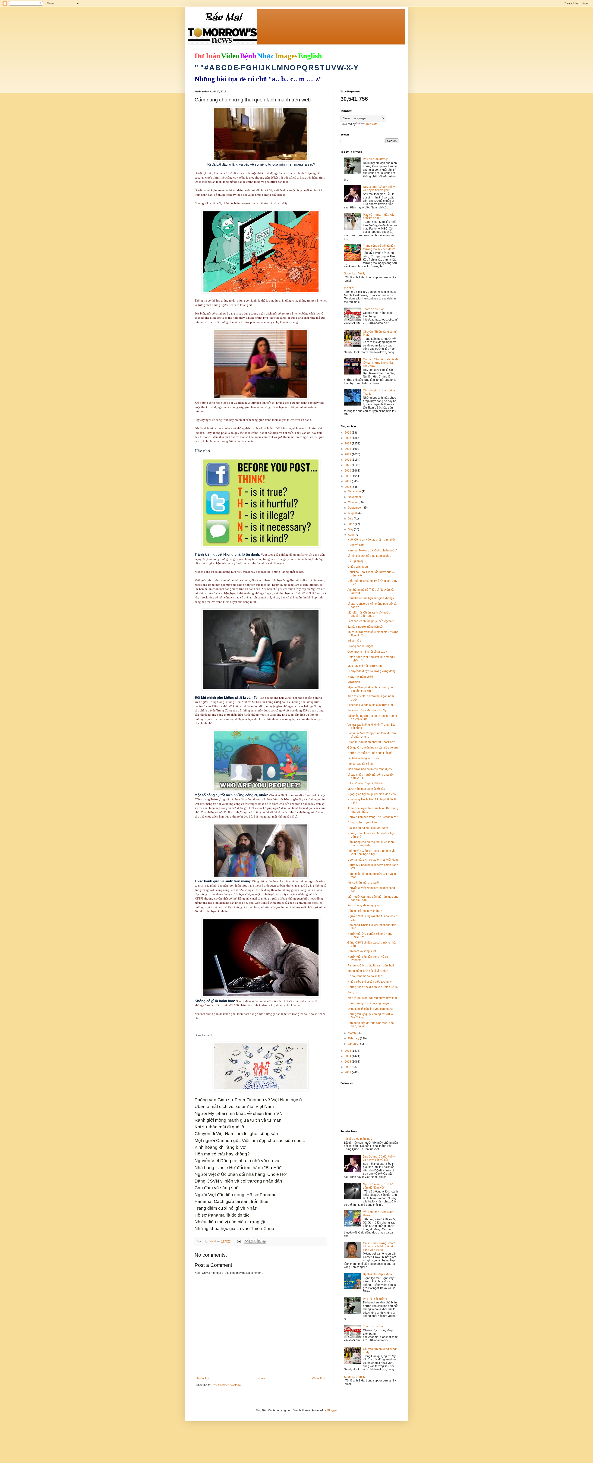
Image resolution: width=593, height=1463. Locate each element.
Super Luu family (354, 273)
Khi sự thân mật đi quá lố (363, 882)
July (351, 518)
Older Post (318, 1378)
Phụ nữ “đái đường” (375, 159)
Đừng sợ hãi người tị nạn (363, 822)
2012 (348, 1067)
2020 (348, 465)
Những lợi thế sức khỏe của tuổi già (369, 753)
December (355, 491)
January (353, 1043)
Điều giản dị (355, 561)
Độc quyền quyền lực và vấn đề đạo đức (372, 747)
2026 (348, 432)
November (355, 497)
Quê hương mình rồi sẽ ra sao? (367, 651)
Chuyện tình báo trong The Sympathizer (372, 817)
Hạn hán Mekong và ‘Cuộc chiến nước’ (372, 550)
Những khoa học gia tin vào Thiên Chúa (372, 987)
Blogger (332, 1410)
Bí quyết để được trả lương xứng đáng (371, 671)
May (351, 529)
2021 (348, 459)
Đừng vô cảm (355, 545)
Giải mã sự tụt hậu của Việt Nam (367, 828)
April (351, 534)
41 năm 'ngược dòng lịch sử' (365, 626)
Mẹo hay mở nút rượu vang (364, 665)
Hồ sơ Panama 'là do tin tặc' (364, 976)
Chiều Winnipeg (357, 566)
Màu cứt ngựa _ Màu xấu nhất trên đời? (378, 216)
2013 (348, 1061)
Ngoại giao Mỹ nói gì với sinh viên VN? (371, 794)
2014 (348, 1056)
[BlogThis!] (251, 1241)
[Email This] (246, 1241)
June (351, 524)
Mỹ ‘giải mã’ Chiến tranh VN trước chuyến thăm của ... (368, 614)
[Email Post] (239, 1241)
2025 (348, 438)
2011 (348, 1072)
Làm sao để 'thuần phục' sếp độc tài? (370, 621)
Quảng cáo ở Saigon (360, 646)
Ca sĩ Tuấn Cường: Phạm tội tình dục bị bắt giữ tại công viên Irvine (379, 1247)
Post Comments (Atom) (226, 1385)
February (354, 1038)
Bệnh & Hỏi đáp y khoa (377, 1274)
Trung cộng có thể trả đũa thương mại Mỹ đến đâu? (379, 247)
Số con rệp (354, 640)
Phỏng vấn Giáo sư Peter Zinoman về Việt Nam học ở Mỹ (371, 852)
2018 (348, 476)
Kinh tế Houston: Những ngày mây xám (372, 998)
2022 (348, 454)
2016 (348, 486)
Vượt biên (353, 682)
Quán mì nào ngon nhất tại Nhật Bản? (371, 742)
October (353, 502)
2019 (348, 470)
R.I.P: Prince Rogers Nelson (365, 783)
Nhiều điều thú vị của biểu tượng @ (369, 981)
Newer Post (203, 1378)
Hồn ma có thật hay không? (364, 910)
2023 (348, 448)
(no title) (349, 288)
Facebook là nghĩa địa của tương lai (370, 705)
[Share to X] (255, 1241)
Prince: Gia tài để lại (360, 763)
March (352, 1033)
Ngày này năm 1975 (360, 676)
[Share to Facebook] (259, 1241)
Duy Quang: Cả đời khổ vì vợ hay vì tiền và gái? (379, 188)
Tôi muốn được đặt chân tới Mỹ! (367, 710)
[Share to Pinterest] (264, 1241)
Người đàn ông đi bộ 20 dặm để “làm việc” (378, 1186)
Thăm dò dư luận (374, 309)
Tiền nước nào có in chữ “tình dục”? (369, 769)
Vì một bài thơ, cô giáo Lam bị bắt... (369, 555)
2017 (348, 481)
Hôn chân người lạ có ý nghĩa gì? (368, 1003)
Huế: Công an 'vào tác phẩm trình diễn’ (371, 539)
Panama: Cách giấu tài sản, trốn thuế (370, 965)
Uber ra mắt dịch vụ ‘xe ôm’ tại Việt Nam (372, 859)
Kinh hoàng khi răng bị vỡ (363, 905)
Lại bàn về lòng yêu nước (363, 758)
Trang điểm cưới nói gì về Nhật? (367, 970)
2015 (348, 1050)
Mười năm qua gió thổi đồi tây (366, 788)
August (352, 513)
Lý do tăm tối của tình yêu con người (370, 1008)
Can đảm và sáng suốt (361, 951)
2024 (348, 443)
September (355, 507)
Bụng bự (352, 992)
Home (261, 1378)
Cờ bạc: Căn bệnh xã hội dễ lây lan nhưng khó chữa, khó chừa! (380, 363)
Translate (371, 124)
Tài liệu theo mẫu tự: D (358, 1138)
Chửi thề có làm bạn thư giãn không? (370, 598)
